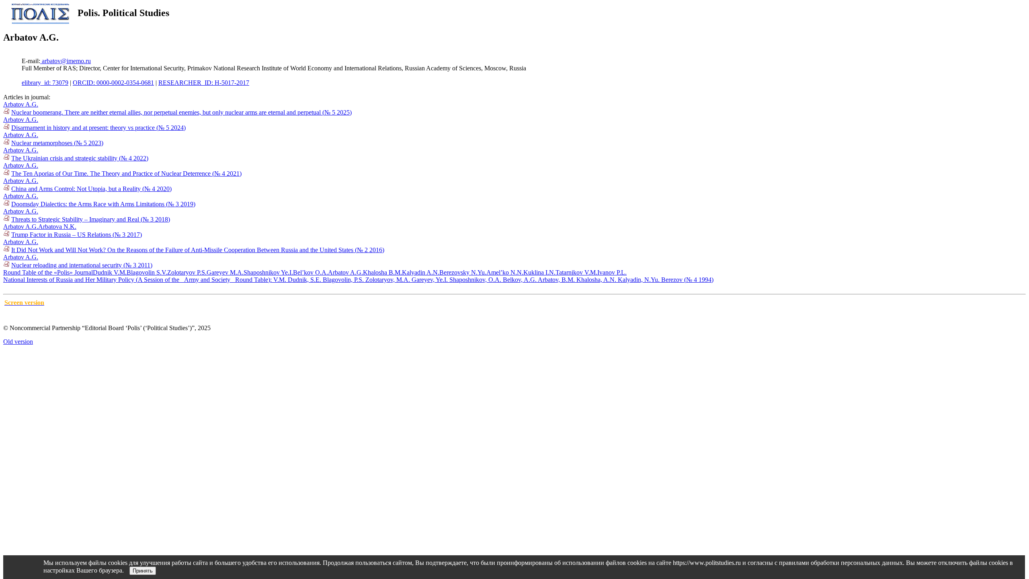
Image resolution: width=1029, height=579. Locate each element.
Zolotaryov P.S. (187, 272)
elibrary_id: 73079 (45, 82)
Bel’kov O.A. (310, 272)
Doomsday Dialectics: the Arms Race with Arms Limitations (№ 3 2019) (103, 204)
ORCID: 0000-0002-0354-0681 (113, 82)
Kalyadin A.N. (420, 272)
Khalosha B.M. (382, 272)
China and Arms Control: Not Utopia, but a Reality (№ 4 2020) (91, 188)
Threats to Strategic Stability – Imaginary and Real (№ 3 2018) (90, 219)
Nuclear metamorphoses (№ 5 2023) (57, 143)
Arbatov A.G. (20, 104)
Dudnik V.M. (110, 272)
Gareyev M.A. (225, 272)
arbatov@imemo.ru (65, 60)
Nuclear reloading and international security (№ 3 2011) (81, 265)
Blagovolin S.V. (147, 272)
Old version (18, 341)
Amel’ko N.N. (504, 272)
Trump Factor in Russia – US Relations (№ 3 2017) (76, 234)
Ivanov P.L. (612, 272)
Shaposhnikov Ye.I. (268, 272)
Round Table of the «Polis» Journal (48, 272)
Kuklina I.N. (539, 272)
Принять (143, 571)
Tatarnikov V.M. (576, 272)
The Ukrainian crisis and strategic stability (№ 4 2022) (79, 158)
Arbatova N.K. (57, 226)
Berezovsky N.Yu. (462, 272)
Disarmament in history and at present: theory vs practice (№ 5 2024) (98, 127)
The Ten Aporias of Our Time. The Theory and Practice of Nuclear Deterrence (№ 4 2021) (126, 173)
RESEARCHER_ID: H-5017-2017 (203, 82)
